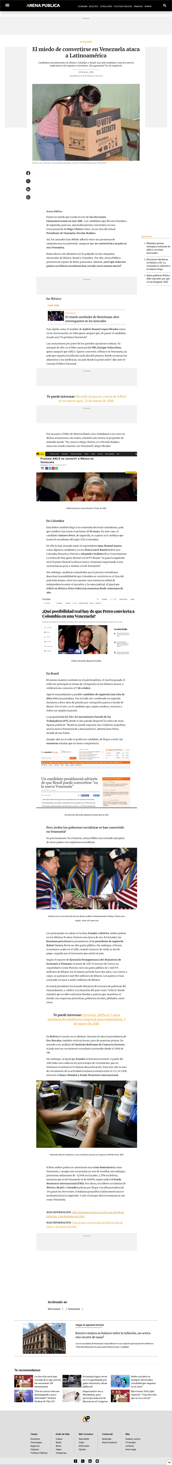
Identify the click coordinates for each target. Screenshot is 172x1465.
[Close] (102, 712)
